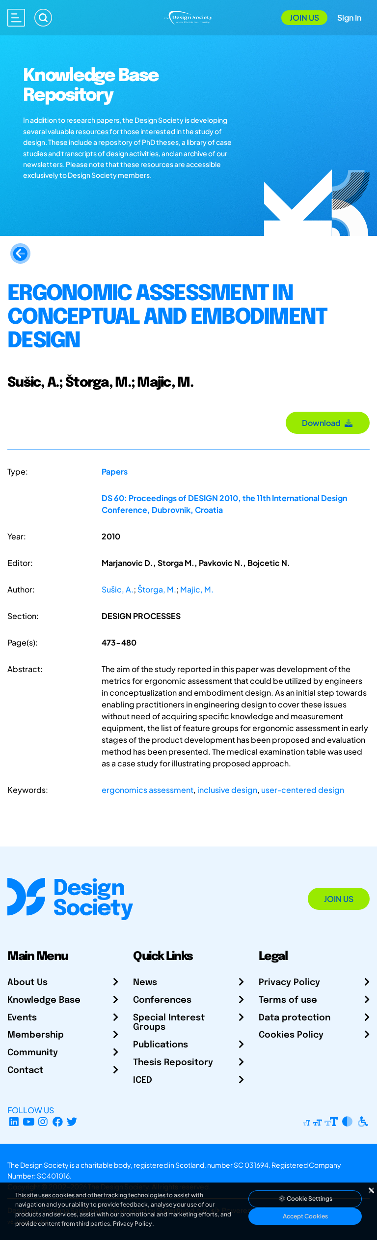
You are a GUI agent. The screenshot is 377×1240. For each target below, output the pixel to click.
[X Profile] (72, 1122)
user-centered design (302, 790)
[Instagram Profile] (43, 1122)
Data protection (294, 1018)
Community (32, 1052)
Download (323, 423)
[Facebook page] (57, 1122)
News (145, 982)
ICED (142, 1080)
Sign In (349, 17)
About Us (27, 982)
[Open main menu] (16, 18)
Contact (25, 1070)
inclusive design (227, 790)
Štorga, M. (156, 589)
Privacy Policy (289, 982)
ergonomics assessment (147, 790)
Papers (115, 471)
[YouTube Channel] (28, 1122)
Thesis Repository (173, 1062)
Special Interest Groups (169, 1023)
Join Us (304, 17)
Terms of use (288, 1000)
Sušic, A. (118, 589)
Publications (160, 1045)
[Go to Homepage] (188, 16)
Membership (35, 1035)
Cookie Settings (309, 1198)
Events (22, 1018)
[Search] (43, 18)
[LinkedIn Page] (14, 1122)
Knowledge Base (44, 1000)
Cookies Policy (291, 1035)
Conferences (162, 1000)
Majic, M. (197, 589)
